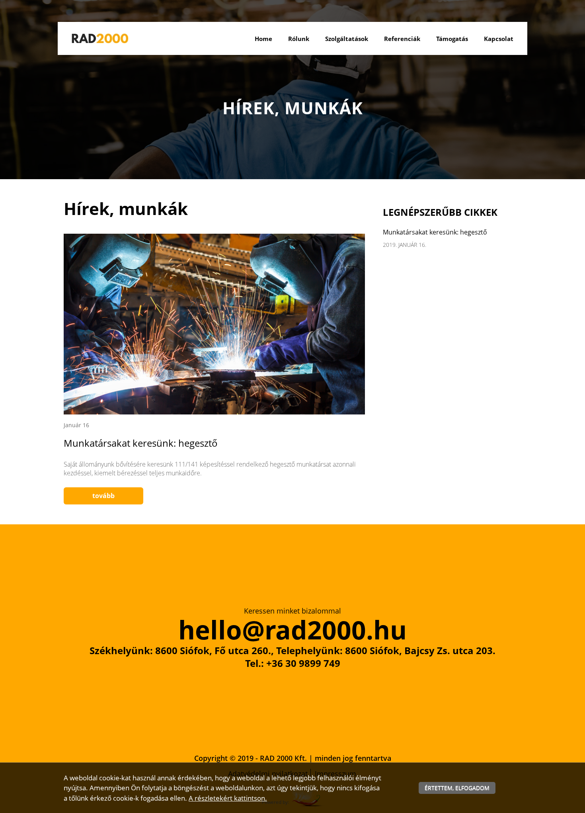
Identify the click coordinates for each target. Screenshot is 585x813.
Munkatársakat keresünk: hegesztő (141, 442)
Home (263, 39)
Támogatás (452, 39)
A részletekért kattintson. (228, 798)
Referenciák (402, 39)
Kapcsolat (498, 39)
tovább (103, 495)
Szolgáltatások (346, 39)
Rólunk (298, 39)
